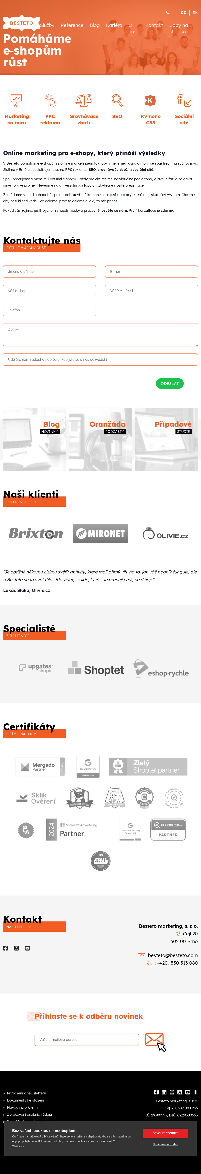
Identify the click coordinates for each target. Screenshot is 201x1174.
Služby (47, 25)
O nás (133, 28)
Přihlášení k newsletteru (26, 1093)
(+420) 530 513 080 (176, 963)
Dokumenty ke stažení (25, 1100)
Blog (95, 25)
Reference (72, 25)
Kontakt (154, 25)
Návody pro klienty (23, 1107)
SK (195, 12)
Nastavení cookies (165, 1144)
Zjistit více (18, 1146)
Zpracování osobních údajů (29, 1114)
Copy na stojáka (178, 28)
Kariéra (114, 25)
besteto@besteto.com (173, 955)
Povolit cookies (166, 1133)
